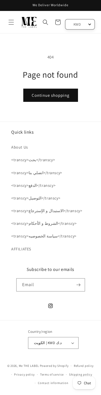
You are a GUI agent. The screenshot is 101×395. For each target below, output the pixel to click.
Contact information (53, 383)
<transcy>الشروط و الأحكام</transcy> (44, 223)
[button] (11, 22)
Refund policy (84, 366)
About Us (19, 147)
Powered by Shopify (54, 366)
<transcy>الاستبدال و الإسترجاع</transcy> (46, 210)
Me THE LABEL (29, 366)
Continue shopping (51, 95)
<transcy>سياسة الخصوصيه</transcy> (44, 236)
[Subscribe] (78, 284)
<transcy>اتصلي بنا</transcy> (36, 172)
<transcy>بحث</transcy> (33, 159)
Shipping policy (80, 374)
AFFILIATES (21, 249)
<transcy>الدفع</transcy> (33, 185)
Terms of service (52, 374)
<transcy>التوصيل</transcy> (35, 198)
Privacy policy (24, 374)
